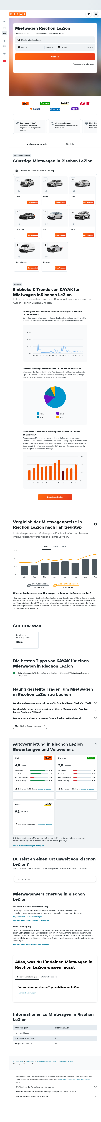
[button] (4, 14)
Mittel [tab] (55, 547)
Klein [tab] (46, 547)
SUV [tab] (64, 547)
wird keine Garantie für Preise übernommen (74, 1079)
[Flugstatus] (4, 46)
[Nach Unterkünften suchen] (4, 27)
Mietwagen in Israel (66, 1061)
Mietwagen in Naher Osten (46, 1061)
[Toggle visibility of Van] (59, 417)
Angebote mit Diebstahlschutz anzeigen (31, 920)
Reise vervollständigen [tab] (27, 977)
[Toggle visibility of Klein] (40, 413)
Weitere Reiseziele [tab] (49, 977)
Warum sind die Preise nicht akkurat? (33, 1096)
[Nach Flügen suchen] (4, 22)
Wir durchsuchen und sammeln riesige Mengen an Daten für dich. (46, 1091)
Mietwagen (30, 1061)
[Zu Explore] (4, 40)
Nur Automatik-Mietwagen (84, 64)
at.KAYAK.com (18, 1061)
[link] (55, 497)
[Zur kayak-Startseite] (17, 14)
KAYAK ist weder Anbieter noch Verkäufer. (35, 1087)
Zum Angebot (33, 202)
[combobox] (23, 33)
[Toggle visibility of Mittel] (60, 413)
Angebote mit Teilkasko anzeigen (27, 917)
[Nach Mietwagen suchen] (4, 33)
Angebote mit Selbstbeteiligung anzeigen (31, 944)
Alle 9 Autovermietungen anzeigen (28, 845)
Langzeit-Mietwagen (27, 993)
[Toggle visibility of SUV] (40, 417)
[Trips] (4, 53)
